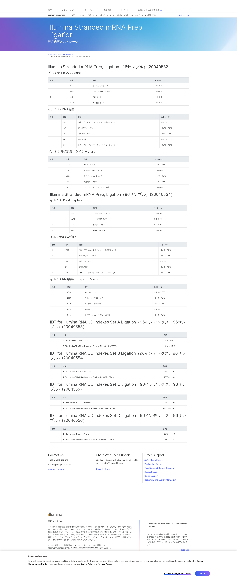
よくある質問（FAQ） (149, 15)
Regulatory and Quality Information (160, 480)
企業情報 (107, 10)
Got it (202, 573)
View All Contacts (56, 469)
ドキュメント (81, 15)
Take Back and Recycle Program (159, 468)
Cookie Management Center (177, 573)
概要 (73, 15)
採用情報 (185, 550)
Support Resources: (67, 54)
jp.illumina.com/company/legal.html (84, 548)
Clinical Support (151, 476)
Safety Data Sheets (153, 460)
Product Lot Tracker (153, 464)
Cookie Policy (86, 564)
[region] (118, 565)
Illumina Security (151, 472)
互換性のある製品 (122, 15)
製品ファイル (92, 15)
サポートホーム (184, 15)
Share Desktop (103, 469)
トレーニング (135, 15)
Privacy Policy (104, 564)
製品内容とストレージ (107, 15)
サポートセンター (53, 54)
